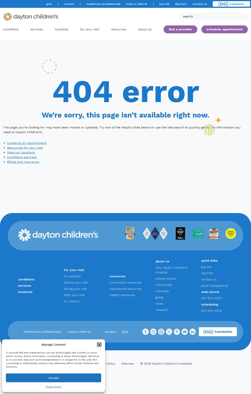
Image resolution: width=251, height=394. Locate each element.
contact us (199, 3)
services (37, 29)
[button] (99, 345)
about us (162, 261)
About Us (145, 29)
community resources (126, 282)
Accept (53, 378)
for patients (72, 276)
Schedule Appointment (224, 29)
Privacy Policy (53, 386)
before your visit (76, 282)
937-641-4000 (211, 311)
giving (159, 297)
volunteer (162, 291)
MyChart (180, 3)
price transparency (214, 285)
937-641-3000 (211, 298)
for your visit (89, 29)
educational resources (126, 289)
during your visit (75, 289)
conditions (11, 29)
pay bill (164, 3)
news (159, 303)
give (49, 3)
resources (118, 29)
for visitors (71, 301)
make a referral (136, 3)
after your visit (74, 295)
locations (61, 29)
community (164, 285)
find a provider (180, 29)
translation (236, 3)
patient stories (166, 278)
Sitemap (127, 363)
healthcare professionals (103, 3)
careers (69, 3)
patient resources (122, 295)
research (162, 310)
